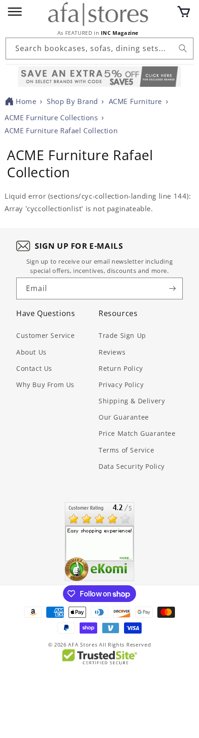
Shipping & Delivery (132, 400)
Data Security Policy (132, 466)
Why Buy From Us (45, 384)
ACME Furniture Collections (51, 117)
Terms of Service (127, 450)
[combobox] (99, 48)
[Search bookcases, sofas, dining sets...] (183, 48)
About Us (31, 352)
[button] (183, 11)
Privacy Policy (121, 384)
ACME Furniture (135, 101)
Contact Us (34, 368)
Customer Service (45, 335)
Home (26, 101)
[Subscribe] (172, 288)
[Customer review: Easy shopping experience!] (99, 541)
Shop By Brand (72, 101)
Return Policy (121, 368)
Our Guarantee (124, 417)
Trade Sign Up (122, 335)
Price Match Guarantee (137, 433)
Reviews (112, 352)
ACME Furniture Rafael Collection (61, 130)
